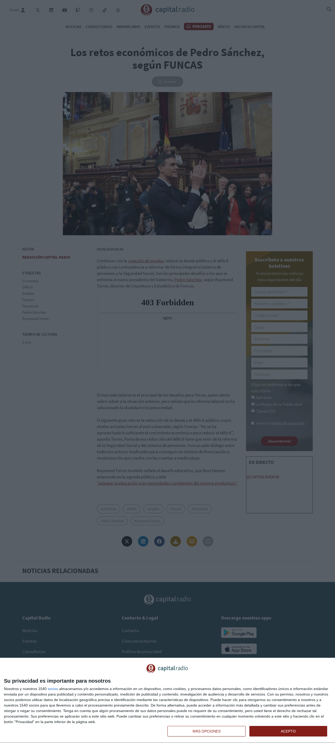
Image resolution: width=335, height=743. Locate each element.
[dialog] (167, 700)
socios (53, 689)
